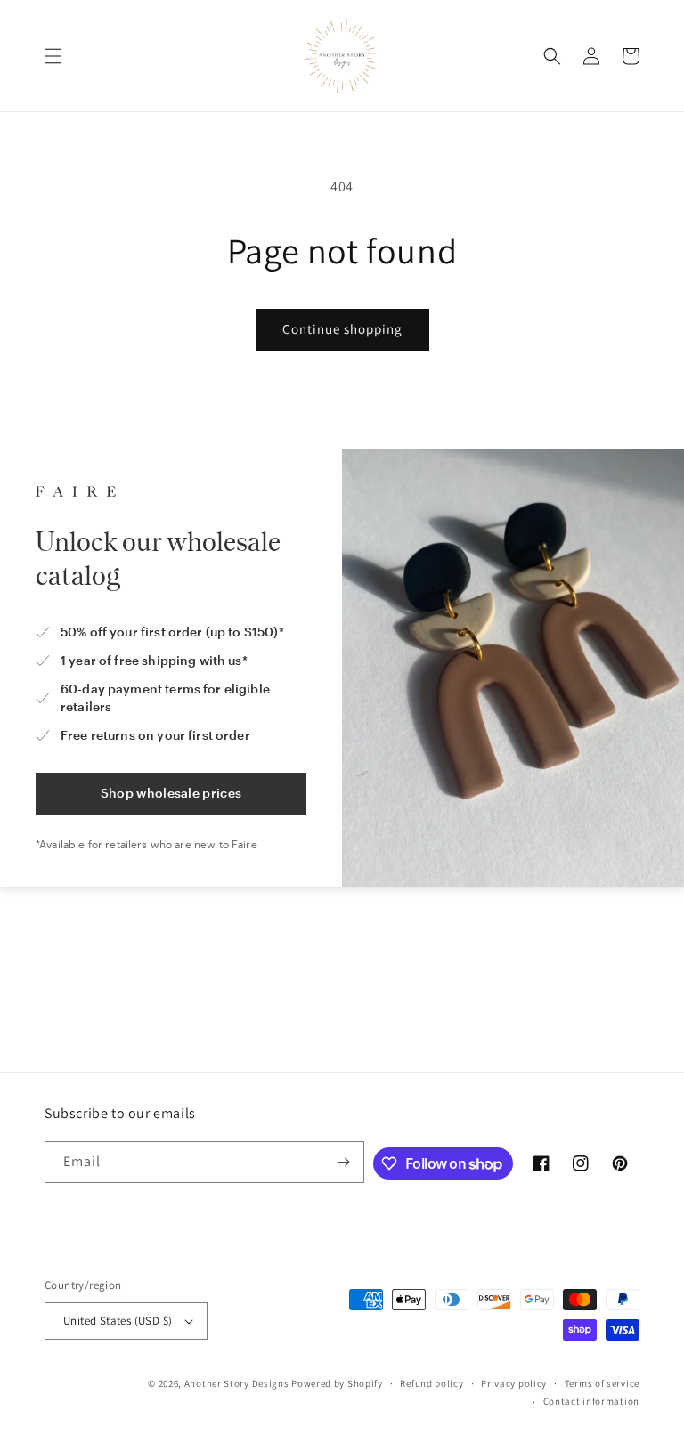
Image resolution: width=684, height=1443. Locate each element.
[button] (53, 56)
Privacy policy (514, 1383)
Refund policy (431, 1383)
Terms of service (602, 1383)
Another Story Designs (236, 1383)
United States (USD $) (117, 1320)
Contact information (591, 1401)
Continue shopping (342, 328)
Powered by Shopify (337, 1383)
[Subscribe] (343, 1162)
